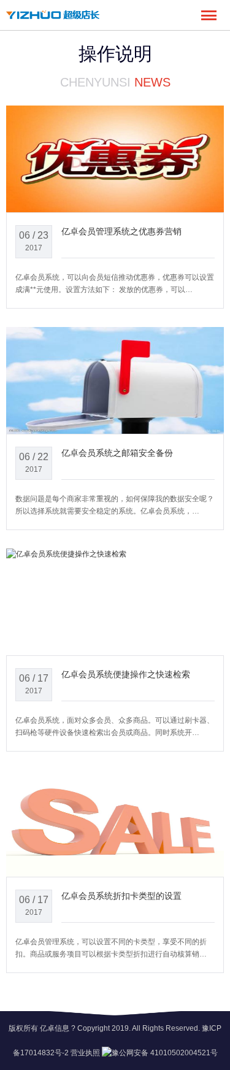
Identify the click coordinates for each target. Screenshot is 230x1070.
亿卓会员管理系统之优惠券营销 (121, 231)
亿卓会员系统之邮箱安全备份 (117, 453)
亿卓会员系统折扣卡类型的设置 (121, 896)
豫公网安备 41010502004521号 (165, 1053)
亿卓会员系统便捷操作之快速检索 (125, 674)
